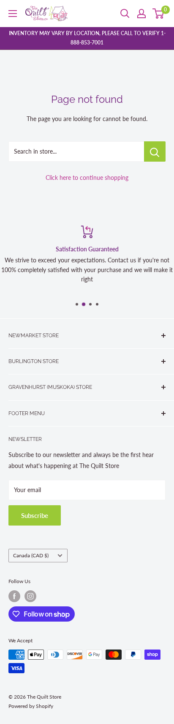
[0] (158, 13)
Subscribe (34, 515)
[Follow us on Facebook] (14, 596)
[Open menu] (12, 13)
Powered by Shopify (30, 706)
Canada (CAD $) (31, 555)
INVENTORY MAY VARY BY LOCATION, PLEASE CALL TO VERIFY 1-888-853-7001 (87, 38)
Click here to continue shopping (87, 177)
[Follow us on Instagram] (30, 596)
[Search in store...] (155, 151)
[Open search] (125, 13)
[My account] (141, 13)
